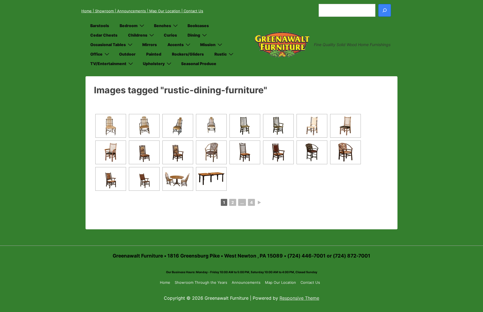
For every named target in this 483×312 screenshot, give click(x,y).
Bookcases (198, 25)
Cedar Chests (103, 35)
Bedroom (129, 25)
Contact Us (310, 282)
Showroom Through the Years (201, 282)
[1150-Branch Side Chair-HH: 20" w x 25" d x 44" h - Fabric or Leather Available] (245, 152)
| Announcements (131, 11)
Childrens (137, 35)
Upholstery (154, 63)
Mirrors (149, 44)
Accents (175, 44)
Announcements (246, 282)
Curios (170, 35)
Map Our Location (280, 282)
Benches (162, 25)
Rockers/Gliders (188, 54)
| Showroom (104, 11)
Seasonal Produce (198, 63)
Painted (153, 54)
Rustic (220, 54)
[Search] (384, 10)
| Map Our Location (164, 11)
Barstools (99, 25)
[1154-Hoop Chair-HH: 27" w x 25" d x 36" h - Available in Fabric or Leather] (345, 152)
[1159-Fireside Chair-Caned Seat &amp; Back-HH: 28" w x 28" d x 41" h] (144, 178)
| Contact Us (192, 11)
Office (96, 54)
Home (87, 11)
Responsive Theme (299, 298)
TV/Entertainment (108, 63)
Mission (208, 44)
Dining (194, 35)
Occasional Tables (108, 44)
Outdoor (127, 54)
